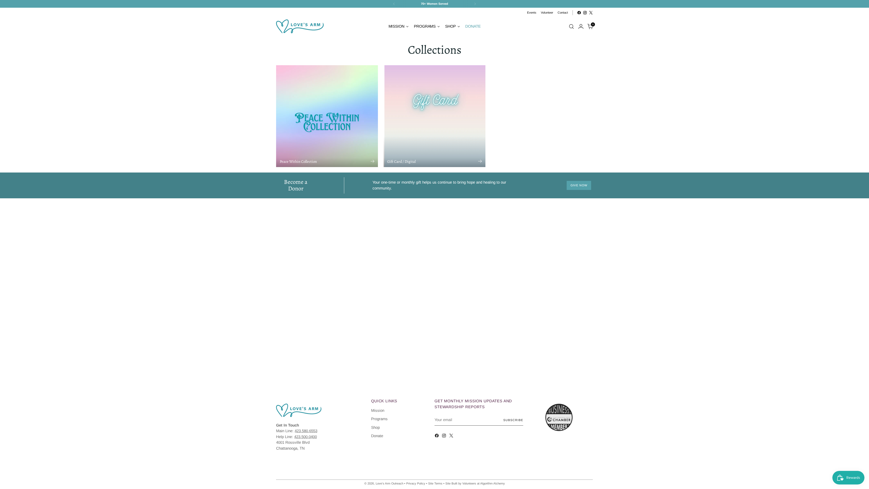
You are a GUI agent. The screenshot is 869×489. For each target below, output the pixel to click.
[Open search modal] (571, 26)
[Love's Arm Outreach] (300, 26)
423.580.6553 (306, 431)
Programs (379, 419)
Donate (377, 436)
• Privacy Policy (414, 483)
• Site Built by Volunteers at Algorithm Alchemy (474, 483)
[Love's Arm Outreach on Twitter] (591, 13)
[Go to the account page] (580, 26)
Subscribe (513, 420)
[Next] (475, 4)
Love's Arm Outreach (389, 483)
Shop (375, 427)
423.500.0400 (305, 437)
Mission (377, 410)
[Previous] (394, 4)
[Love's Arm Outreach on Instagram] (585, 13)
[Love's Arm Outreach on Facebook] (579, 13)
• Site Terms (434, 483)
